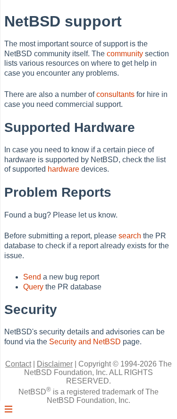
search (129, 236)
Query (33, 287)
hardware (63, 169)
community (125, 54)
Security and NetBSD (85, 342)
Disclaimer (55, 364)
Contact (18, 364)
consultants (115, 94)
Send (32, 277)
